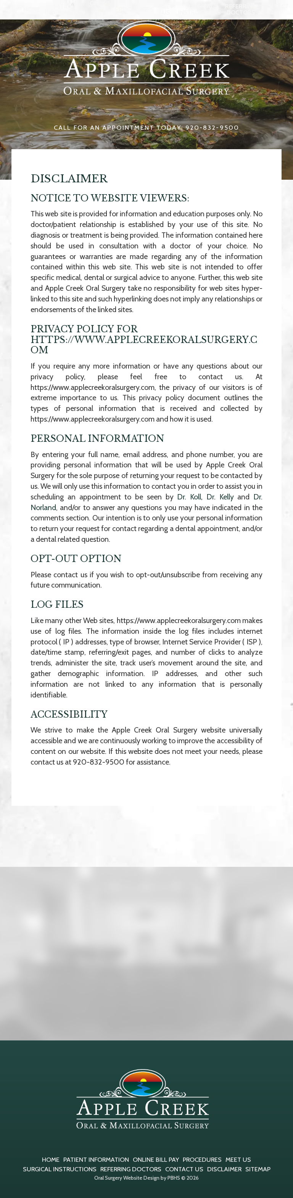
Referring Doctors (130, 1169)
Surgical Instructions (60, 1169)
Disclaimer (224, 1169)
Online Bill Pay (156, 1159)
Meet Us (238, 1159)
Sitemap (257, 1169)
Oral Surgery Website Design (126, 1177)
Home (31, 9)
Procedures (134, 9)
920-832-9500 (98, 761)
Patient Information (96, 1159)
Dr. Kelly (220, 496)
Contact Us (184, 1169)
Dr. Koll (189, 496)
